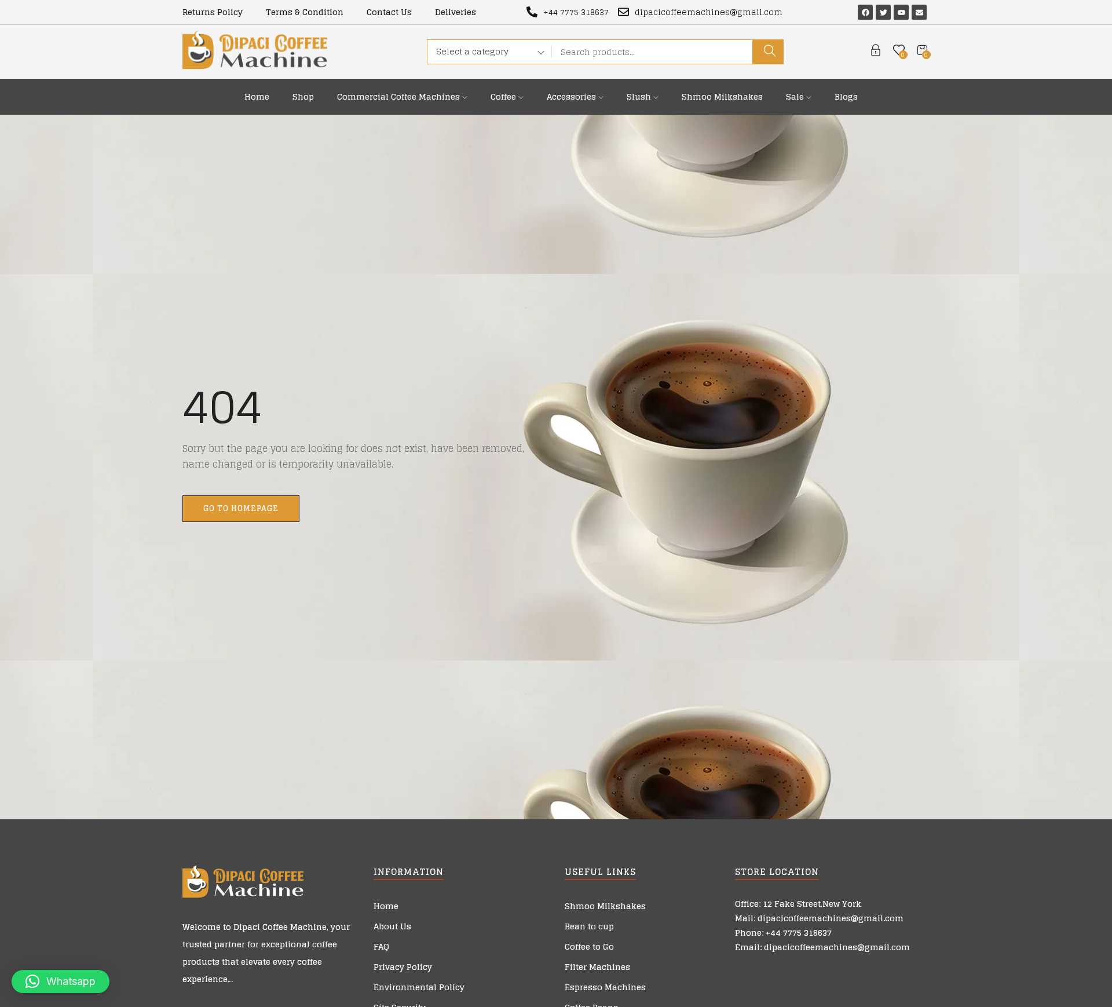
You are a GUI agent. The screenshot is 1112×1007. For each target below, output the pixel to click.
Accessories (572, 96)
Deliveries (455, 12)
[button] (60, 981)
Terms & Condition (304, 12)
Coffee (504, 96)
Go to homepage (241, 508)
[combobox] (486, 53)
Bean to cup (589, 926)
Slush (640, 96)
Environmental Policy (419, 987)
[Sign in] (875, 52)
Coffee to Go (589, 946)
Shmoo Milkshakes (722, 96)
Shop (303, 96)
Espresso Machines (605, 987)
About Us (392, 926)
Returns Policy (212, 12)
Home (256, 96)
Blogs (846, 96)
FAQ (381, 946)
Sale (796, 96)
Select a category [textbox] (472, 51)
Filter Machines (597, 966)
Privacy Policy (403, 966)
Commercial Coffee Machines (399, 96)
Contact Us (389, 12)
